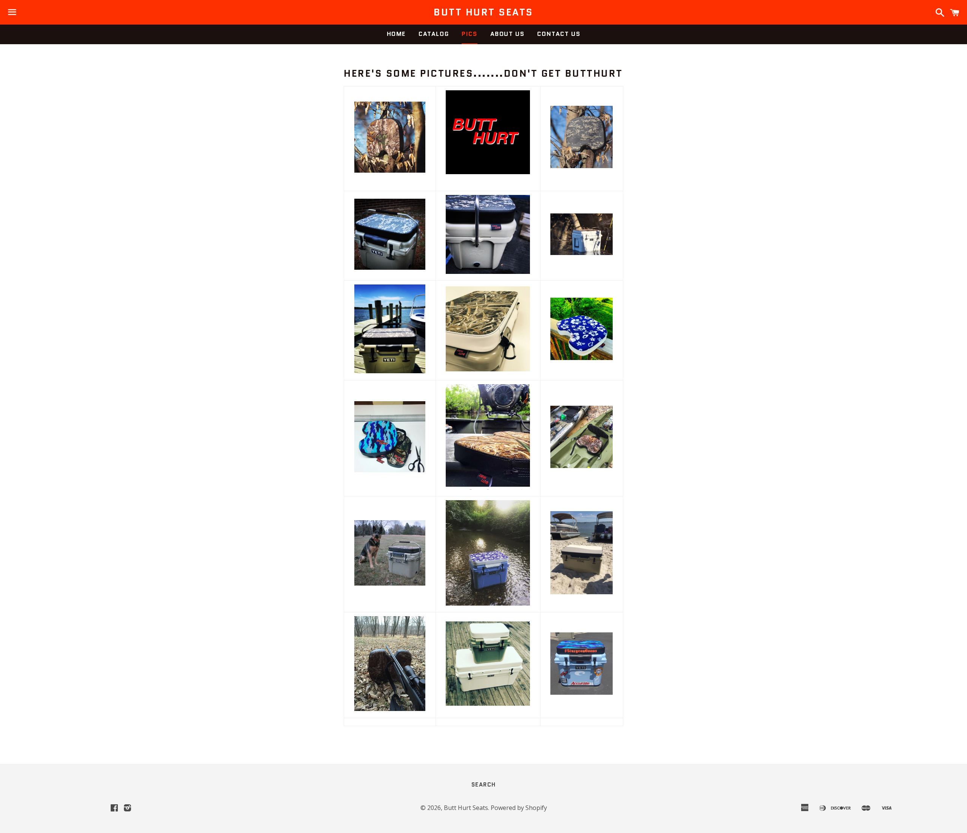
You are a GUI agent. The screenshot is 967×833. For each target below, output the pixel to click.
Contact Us (558, 33)
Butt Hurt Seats (483, 12)
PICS (469, 33)
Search (483, 784)
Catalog (434, 33)
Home (396, 33)
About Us (507, 33)
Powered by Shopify (519, 808)
